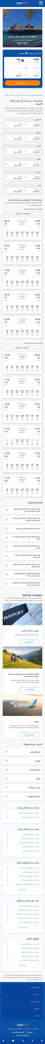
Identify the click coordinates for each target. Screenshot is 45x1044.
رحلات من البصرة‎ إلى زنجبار (30, 838)
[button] (22, 510)
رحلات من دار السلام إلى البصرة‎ (28, 910)
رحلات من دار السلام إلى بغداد (29, 922)
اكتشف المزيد (29, 642)
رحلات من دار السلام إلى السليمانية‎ (27, 914)
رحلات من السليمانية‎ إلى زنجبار (29, 842)
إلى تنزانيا (20, 95)
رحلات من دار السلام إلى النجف (29, 918)
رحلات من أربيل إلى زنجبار (31, 834)
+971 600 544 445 (22, 1036)
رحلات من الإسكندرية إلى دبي (29, 960)
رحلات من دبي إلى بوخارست (29, 944)
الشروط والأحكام (18, 1032)
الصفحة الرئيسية (37, 95)
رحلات (28, 95)
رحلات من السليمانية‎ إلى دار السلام (27, 884)
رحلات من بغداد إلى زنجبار (30, 817)
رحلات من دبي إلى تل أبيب (30, 956)
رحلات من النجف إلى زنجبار (30, 846)
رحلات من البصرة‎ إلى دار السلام (28, 876)
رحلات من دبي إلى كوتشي (30, 948)
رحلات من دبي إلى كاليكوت (30, 952)
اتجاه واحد (21, 53)
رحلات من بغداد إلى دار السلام (29, 813)
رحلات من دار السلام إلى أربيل (29, 906)
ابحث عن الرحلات (22, 83)
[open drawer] (41, 2)
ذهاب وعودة (33, 53)
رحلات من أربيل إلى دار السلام (29, 868)
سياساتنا (30, 1032)
